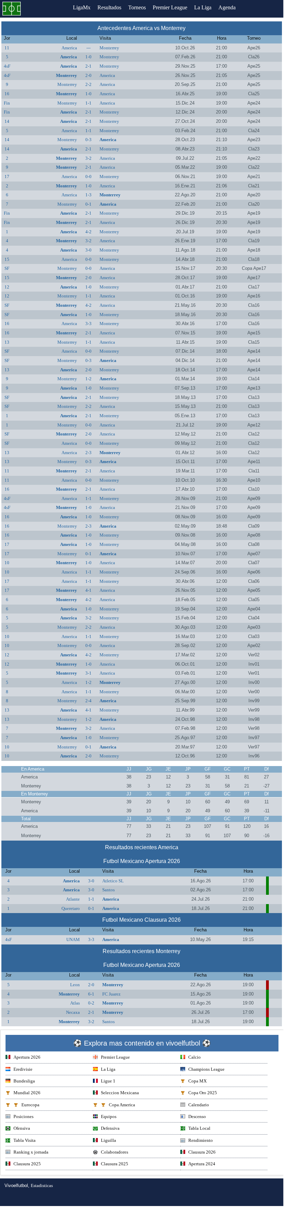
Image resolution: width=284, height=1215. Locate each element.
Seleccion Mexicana (120, 1092)
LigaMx (82, 7)
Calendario (198, 1104)
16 (6, 93)
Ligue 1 (108, 1081)
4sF (7, 66)
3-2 (88, 158)
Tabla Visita (24, 1140)
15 (6, 259)
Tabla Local (199, 1128)
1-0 (88, 56)
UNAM (73, 939)
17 (6, 176)
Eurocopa (30, 1104)
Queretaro (70, 908)
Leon (75, 984)
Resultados (109, 7)
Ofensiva (21, 1128)
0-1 (88, 204)
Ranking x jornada (30, 1152)
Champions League (206, 1069)
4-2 (88, 231)
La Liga (202, 7)
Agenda (227, 7)
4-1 (88, 590)
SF (6, 268)
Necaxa (73, 1012)
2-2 (88, 84)
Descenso (197, 1116)
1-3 (88, 194)
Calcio (194, 1057)
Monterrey (109, 47)
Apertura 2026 (26, 1057)
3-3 (88, 323)
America (69, 47)
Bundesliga (24, 1081)
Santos (108, 889)
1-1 (88, 103)
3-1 (88, 673)
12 (6, 287)
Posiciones (23, 1116)
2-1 (88, 66)
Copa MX (197, 1081)
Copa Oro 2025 (202, 1092)
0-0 (88, 176)
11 (6, 47)
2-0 (88, 75)
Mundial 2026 (26, 1092)
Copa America (122, 1104)
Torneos (137, 7)
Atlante (73, 899)
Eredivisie (22, 1069)
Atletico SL (113, 880)
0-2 (91, 1003)
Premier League (170, 7)
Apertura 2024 (201, 1163)
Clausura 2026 (202, 1152)
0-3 (88, 139)
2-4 (88, 700)
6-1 (91, 994)
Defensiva (110, 1128)
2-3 (88, 452)
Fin (7, 103)
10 (6, 562)
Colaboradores (114, 1152)
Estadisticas (42, 1185)
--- (88, 47)
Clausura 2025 (27, 1163)
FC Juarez (111, 994)
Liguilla (108, 1140)
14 (6, 121)
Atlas (75, 1003)
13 (6, 342)
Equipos (108, 1116)
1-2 (88, 378)
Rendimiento (200, 1140)
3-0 (88, 250)
